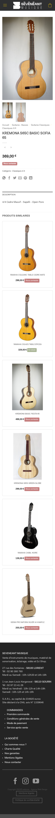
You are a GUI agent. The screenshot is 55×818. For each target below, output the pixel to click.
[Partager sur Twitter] (14, 178)
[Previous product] (11, 148)
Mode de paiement (17, 723)
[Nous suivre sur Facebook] (15, 781)
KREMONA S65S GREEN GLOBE (27, 483)
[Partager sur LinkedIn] (30, 178)
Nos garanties (12, 753)
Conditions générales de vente (23, 719)
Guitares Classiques (40, 125)
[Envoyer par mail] (20, 178)
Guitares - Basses (20, 125)
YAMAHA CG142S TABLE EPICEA (27, 344)
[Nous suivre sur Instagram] (25, 781)
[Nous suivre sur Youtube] (36, 781)
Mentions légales (14, 758)
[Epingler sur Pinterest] (25, 178)
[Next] (48, 58)
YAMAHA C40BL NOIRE (27, 553)
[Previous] (7, 58)
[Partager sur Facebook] (9, 178)
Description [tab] (8, 195)
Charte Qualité (12, 749)
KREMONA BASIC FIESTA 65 (27, 414)
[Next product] (5, 148)
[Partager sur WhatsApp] (4, 178)
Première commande (18, 714)
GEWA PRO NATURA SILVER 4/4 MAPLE (27, 622)
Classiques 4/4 (9, 128)
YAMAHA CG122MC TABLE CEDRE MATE (27, 275)
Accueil (5, 125)
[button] (5, 5)
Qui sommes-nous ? (15, 744)
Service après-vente (17, 728)
